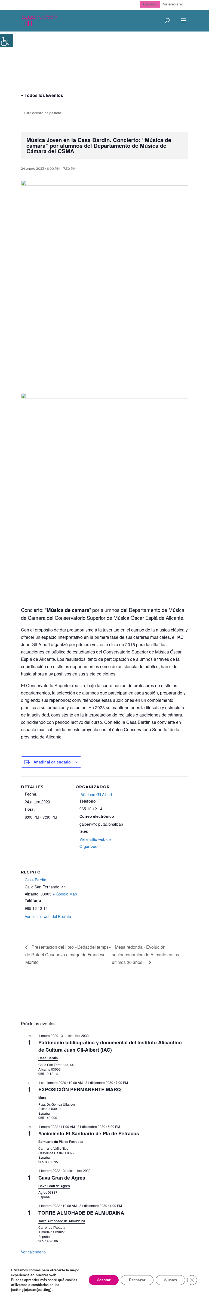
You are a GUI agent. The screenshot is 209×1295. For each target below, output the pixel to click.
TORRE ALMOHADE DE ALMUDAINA (81, 1212)
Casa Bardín (35, 879)
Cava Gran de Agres (61, 1177)
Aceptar (103, 1280)
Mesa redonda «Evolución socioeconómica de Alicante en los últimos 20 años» (145, 954)
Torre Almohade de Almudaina (61, 1220)
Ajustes (170, 1280)
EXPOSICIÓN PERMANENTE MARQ (79, 1089)
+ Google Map (65, 894)
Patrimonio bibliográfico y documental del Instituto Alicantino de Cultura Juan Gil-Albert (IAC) (110, 1046)
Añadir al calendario (52, 762)
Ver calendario (33, 1252)
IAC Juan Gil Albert (95, 794)
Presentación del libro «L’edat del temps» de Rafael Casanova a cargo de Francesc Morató (68, 954)
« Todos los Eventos (42, 95)
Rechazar (137, 1280)
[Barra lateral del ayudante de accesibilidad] (6, 40)
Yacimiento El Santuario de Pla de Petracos (88, 1133)
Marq (42, 1097)
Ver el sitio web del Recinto (48, 916)
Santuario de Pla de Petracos (60, 1141)
